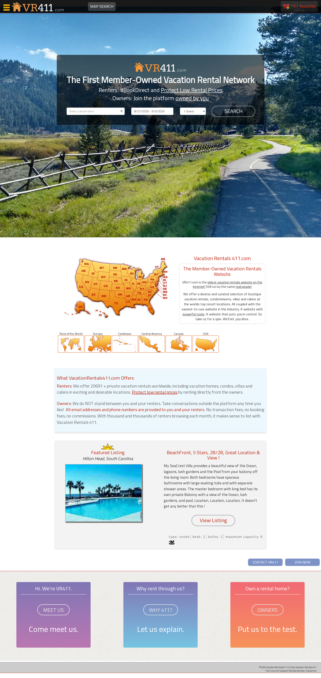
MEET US (53, 610)
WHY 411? (160, 610)
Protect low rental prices (154, 392)
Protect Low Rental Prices (192, 90)
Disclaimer (311, 671)
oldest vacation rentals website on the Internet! (227, 284)
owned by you (192, 98)
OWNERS (267, 610)
